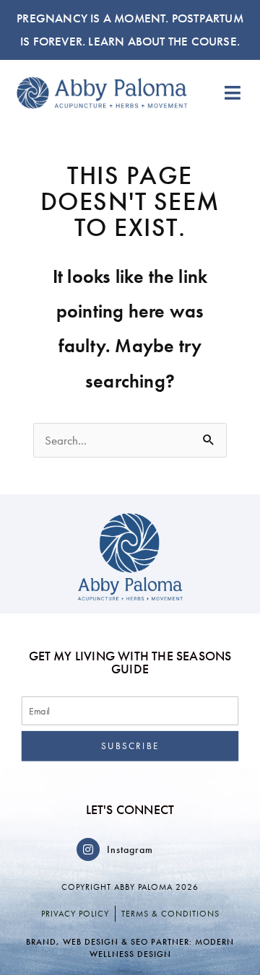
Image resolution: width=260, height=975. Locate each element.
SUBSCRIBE (129, 745)
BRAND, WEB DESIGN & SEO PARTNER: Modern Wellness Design (130, 948)
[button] (233, 92)
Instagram (130, 849)
